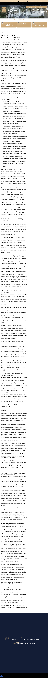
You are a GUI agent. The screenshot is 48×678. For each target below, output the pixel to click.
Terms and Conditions (32, 670)
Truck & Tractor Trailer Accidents (38, 43)
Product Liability (36, 82)
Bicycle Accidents (36, 65)
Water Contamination (37, 73)
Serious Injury (35, 51)
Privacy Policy (24, 670)
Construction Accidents (38, 57)
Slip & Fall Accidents (37, 46)
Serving (20, 1)
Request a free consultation (36, 7)
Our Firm (10, 1)
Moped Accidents (36, 68)
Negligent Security (36, 79)
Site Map (13, 670)
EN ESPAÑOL (25, 3)
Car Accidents (35, 39)
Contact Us (40, 1)
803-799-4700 (42, 10)
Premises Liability (36, 76)
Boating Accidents (36, 62)
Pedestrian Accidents (37, 54)
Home (7, 1)
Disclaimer (18, 670)
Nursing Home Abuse (37, 71)
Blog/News (35, 1)
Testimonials (30, 1)
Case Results (24, 1)
